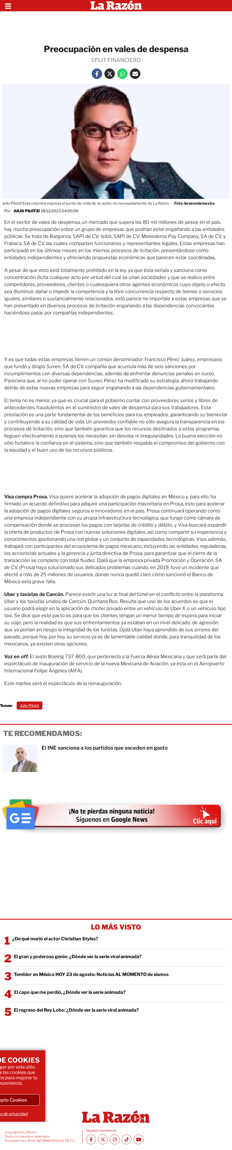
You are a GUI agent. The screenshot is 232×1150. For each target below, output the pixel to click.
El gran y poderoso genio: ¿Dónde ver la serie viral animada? (78, 956)
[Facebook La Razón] (97, 73)
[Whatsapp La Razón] (122, 73)
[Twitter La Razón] (109, 73)
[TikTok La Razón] (127, 1139)
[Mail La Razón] (135, 73)
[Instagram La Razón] (115, 1139)
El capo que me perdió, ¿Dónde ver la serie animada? (70, 992)
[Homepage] (116, 5)
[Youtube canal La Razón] (138, 1139)
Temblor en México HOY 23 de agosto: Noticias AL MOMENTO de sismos (91, 974)
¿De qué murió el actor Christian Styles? (55, 938)
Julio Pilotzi (27, 211)
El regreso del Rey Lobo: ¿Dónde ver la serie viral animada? (76, 1010)
